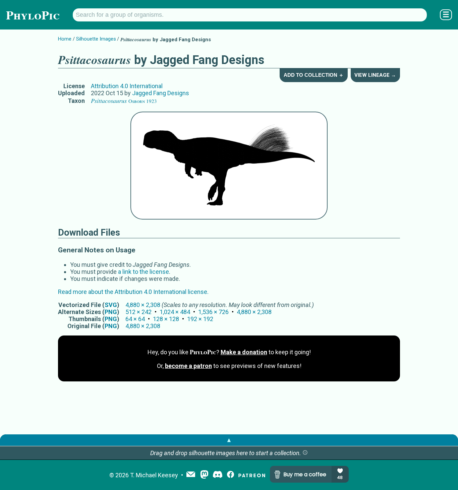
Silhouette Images (96, 39)
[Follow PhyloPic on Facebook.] (230, 475)
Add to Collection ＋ (314, 75)
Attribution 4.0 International (127, 85)
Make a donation (244, 352)
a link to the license (143, 271)
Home (64, 39)
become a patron (188, 365)
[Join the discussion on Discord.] (217, 475)
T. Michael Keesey (154, 475)
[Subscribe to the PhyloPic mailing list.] (190, 475)
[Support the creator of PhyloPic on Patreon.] (251, 475)
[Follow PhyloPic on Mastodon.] (204, 475)
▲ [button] (229, 439)
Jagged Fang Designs (160, 93)
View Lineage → (375, 75)
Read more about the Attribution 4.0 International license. (133, 291)
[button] (305, 452)
